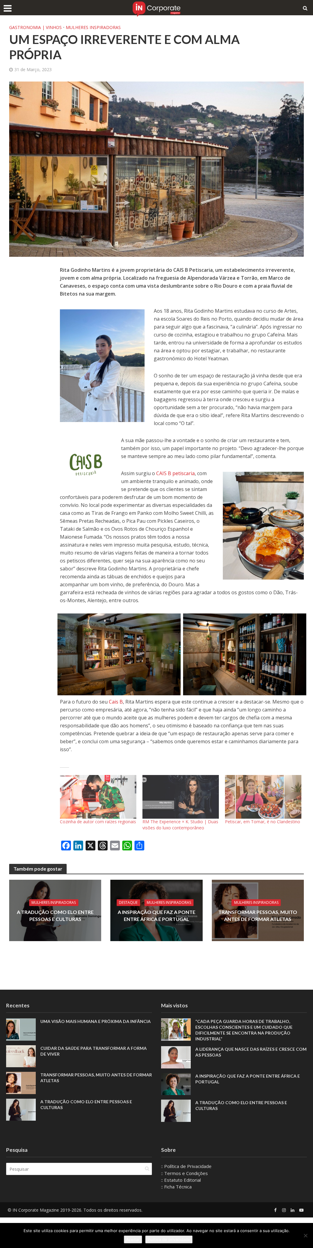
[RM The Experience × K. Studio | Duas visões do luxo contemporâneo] (180, 797)
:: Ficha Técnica (176, 1187)
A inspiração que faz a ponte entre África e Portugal (156, 915)
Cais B (116, 701)
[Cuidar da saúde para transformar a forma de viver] (21, 1056)
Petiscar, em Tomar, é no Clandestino (262, 821)
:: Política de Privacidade (186, 1166)
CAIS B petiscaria (175, 473)
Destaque (128, 902)
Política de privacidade (169, 1239)
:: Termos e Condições (184, 1173)
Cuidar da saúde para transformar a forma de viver (93, 1051)
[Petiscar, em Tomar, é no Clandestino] (263, 797)
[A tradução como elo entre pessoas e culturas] (21, 1109)
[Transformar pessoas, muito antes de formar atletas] (21, 1082)
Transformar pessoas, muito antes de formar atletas (257, 915)
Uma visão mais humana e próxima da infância (96, 1021)
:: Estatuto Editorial (181, 1180)
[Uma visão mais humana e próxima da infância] (21, 1029)
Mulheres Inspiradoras (93, 27)
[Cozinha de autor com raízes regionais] (98, 797)
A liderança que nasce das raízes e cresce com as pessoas (251, 1051)
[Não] (305, 1235)
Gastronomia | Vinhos (35, 27)
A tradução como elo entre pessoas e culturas (55, 915)
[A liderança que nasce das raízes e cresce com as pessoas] (176, 1057)
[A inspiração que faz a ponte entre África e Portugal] (176, 1083)
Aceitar (133, 1239)
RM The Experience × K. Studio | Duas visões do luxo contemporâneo (180, 825)
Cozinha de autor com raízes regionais (98, 821)
